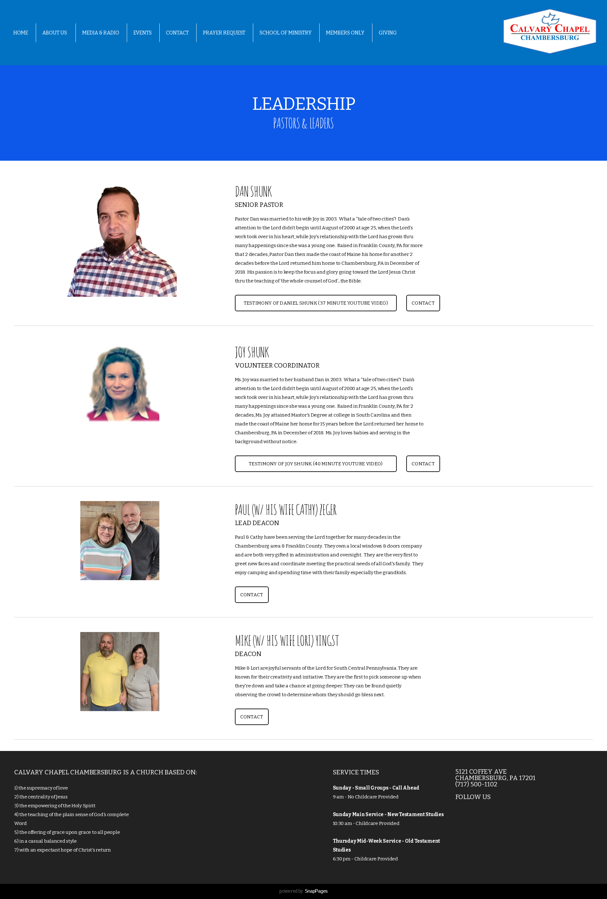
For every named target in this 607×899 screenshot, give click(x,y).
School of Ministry (286, 33)
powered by (303, 891)
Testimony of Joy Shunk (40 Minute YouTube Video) (316, 464)
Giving (388, 33)
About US (55, 33)
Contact (177, 33)
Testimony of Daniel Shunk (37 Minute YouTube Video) (316, 303)
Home (20, 33)
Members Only (345, 33)
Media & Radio (100, 33)
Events (142, 33)
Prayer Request (224, 33)
